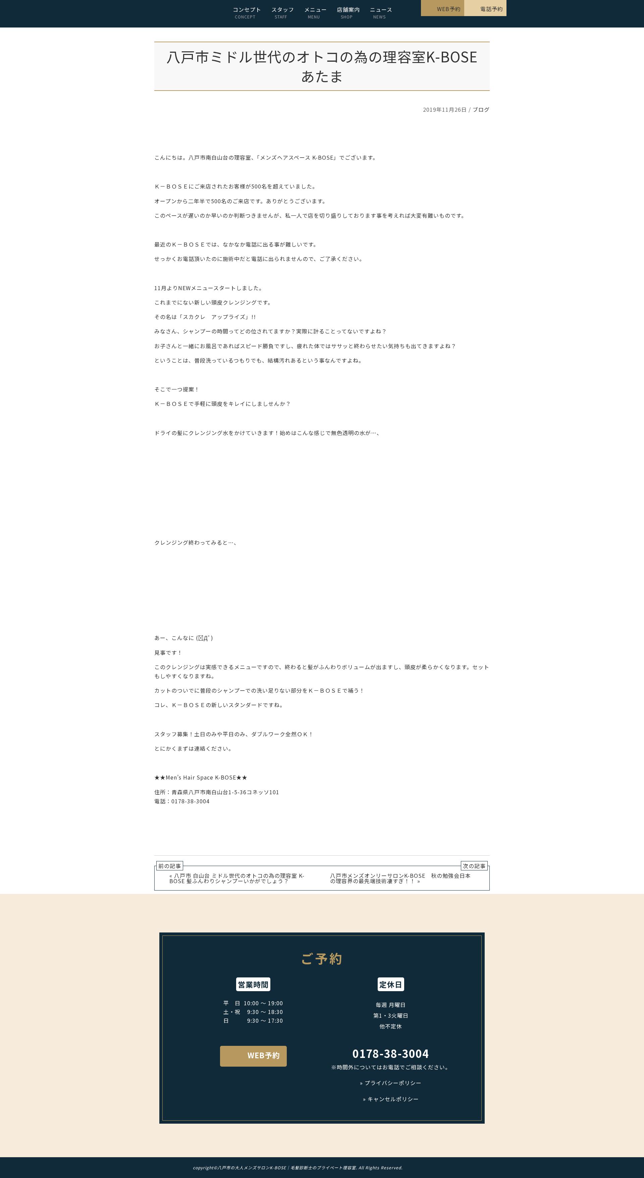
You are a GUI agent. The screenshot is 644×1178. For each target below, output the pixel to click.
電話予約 (491, 9)
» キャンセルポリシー (391, 1099)
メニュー (315, 12)
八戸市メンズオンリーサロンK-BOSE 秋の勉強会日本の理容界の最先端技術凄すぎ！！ (400, 878)
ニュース (381, 12)
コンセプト (247, 12)
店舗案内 (348, 12)
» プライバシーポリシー (391, 1083)
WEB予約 (449, 9)
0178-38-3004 (391, 1053)
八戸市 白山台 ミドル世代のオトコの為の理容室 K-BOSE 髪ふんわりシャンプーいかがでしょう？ (237, 878)
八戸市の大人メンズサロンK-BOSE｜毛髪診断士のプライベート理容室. (287, 1167)
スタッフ (282, 12)
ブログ (481, 109)
